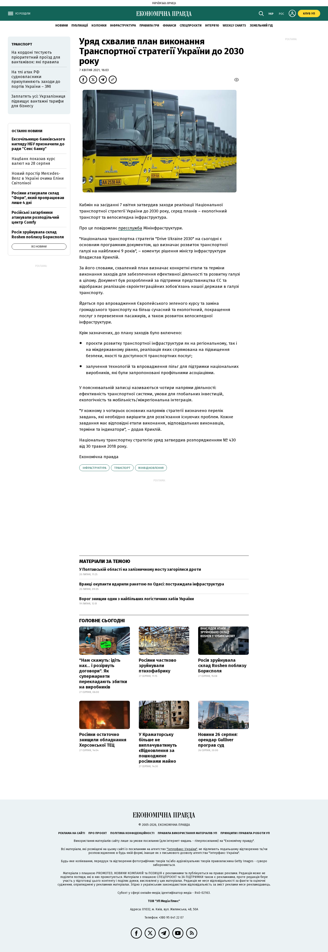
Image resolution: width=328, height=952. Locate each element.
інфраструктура (94, 468)
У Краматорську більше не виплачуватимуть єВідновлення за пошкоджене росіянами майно (158, 748)
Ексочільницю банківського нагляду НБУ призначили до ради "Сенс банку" (38, 144)
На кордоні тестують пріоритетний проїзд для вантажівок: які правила (35, 57)
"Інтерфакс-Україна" (182, 849)
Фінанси (169, 25)
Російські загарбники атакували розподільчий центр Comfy (35, 217)
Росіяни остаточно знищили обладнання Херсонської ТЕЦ (102, 740)
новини (61, 25)
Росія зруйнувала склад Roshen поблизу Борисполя (222, 665)
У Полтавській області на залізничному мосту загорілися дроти (140, 569)
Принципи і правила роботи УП (245, 833)
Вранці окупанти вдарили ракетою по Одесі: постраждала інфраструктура (151, 584)
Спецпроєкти (190, 25)
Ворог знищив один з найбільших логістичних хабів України (136, 598)
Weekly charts (234, 25)
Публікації (79, 25)
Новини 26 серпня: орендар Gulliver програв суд (218, 740)
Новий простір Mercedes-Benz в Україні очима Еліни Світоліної (38, 178)
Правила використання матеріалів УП (187, 833)
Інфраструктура (123, 25)
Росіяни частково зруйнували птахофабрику (157, 665)
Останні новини (27, 131)
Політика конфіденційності (132, 833)
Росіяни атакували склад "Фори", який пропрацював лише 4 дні (38, 198)
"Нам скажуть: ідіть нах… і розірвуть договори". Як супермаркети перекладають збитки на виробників (103, 673)
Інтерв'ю (212, 25)
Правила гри (149, 25)
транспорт (122, 468)
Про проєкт (97, 833)
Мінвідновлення (151, 468)
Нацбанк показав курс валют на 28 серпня (33, 161)
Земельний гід (261, 25)
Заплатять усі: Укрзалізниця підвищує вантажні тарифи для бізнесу (38, 101)
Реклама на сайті (71, 833)
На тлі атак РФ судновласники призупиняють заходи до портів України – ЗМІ (35, 79)
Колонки (98, 25)
